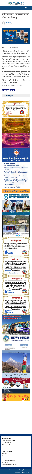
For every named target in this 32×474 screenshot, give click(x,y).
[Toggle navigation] (4, 8)
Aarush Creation (26, 473)
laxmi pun (8, 22)
